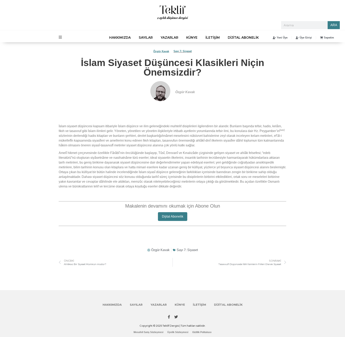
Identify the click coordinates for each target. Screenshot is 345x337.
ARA (333, 25)
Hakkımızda (120, 37)
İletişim (212, 37)
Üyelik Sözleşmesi (177, 332)
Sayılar (146, 37)
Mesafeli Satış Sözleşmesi (148, 332)
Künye (191, 37)
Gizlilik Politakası (201, 332)
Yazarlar (169, 37)
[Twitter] (176, 316)
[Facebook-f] (168, 316)
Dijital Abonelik (243, 37)
